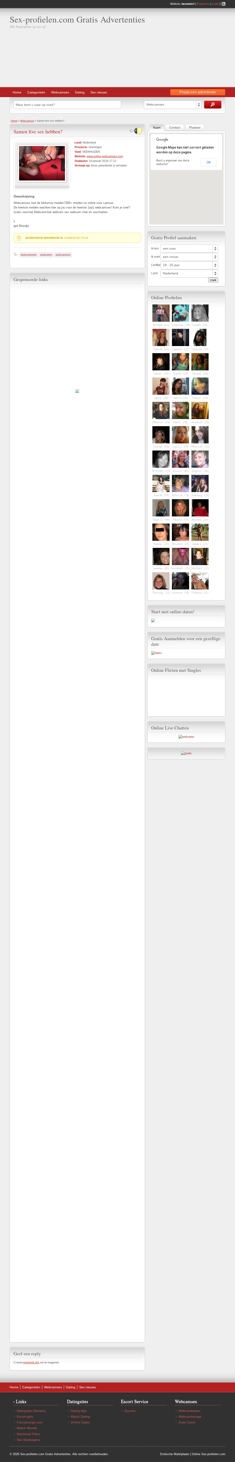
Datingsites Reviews (31, 1411)
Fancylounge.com (30, 1422)
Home (17, 92)
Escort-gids (25, 1416)
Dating (79, 92)
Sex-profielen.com (213, 1454)
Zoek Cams (187, 1422)
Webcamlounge (190, 1416)
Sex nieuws (98, 92)
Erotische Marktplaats (174, 1454)
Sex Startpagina (28, 1440)
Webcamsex (60, 92)
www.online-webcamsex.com (105, 156)
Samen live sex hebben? (38, 131)
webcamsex (63, 254)
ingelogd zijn (31, 1362)
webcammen (29, 254)
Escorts (130, 1411)
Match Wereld (27, 1428)
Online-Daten (80, 1422)
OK (209, 162)
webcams (46, 254)
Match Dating (80, 1416)
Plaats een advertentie (197, 92)
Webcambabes (189, 1411)
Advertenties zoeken (212, 105)
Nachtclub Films (28, 1434)
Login (215, 4)
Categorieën (36, 92)
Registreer (203, 4)
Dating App (79, 1411)
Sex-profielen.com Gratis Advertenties (77, 19)
